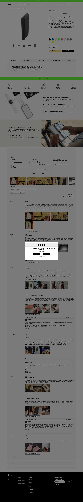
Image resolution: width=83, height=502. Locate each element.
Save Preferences (42, 256)
